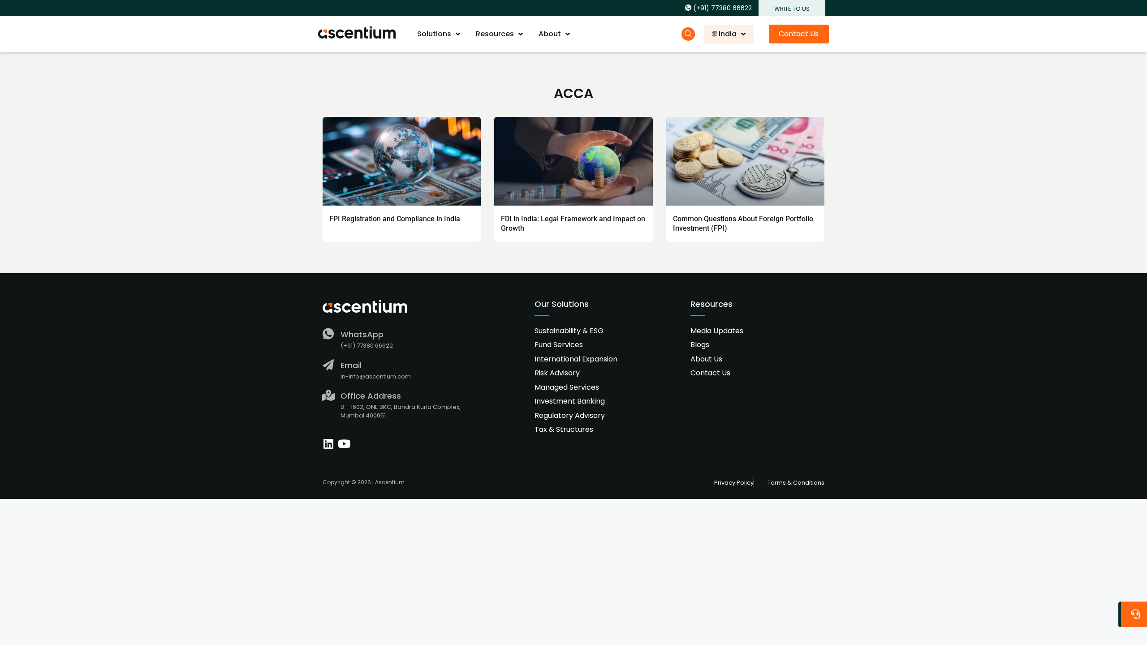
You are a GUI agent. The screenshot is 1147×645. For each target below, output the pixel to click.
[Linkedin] (328, 443)
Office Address (371, 395)
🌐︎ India (724, 34)
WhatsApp (362, 334)
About (550, 34)
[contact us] (1134, 611)
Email (351, 365)
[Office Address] (328, 395)
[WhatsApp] (328, 334)
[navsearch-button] (688, 34)
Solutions (434, 34)
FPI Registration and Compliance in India (394, 219)
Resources (495, 34)
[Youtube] (343, 443)
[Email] (328, 364)
